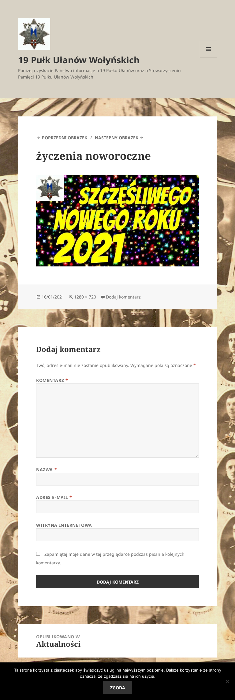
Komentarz (52, 380)
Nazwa (46, 469)
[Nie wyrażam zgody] (227, 681)
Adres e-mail (54, 497)
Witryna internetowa (64, 525)
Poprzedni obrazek (64, 138)
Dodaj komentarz (123, 297)
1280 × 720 (85, 297)
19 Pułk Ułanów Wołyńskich (79, 60)
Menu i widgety (208, 57)
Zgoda (117, 688)
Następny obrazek (116, 138)
